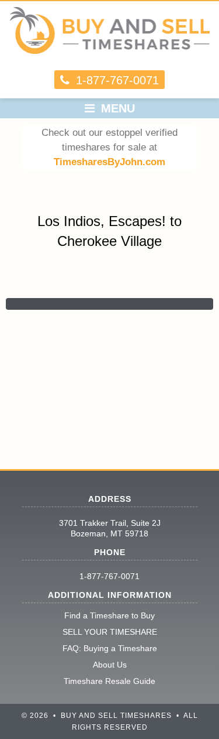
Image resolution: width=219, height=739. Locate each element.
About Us (110, 664)
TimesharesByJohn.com (109, 161)
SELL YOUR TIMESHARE (109, 632)
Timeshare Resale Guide (109, 681)
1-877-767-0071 (109, 576)
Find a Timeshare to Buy (109, 615)
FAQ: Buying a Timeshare (109, 648)
